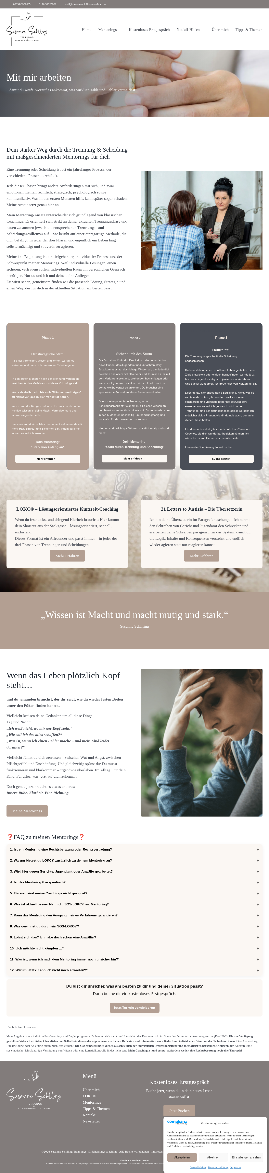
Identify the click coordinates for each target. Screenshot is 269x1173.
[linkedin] (262, 4)
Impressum (235, 1167)
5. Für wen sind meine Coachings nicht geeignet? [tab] (48, 893)
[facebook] (250, 4)
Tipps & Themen (96, 1108)
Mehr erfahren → (48, 458)
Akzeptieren (182, 1157)
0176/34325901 (47, 4)
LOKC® (89, 1096)
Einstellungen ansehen (246, 1157)
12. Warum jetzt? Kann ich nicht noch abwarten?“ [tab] (49, 970)
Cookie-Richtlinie (198, 1167)
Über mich (92, 1089)
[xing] (40, 1122)
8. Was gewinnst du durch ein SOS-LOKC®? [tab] (44, 926)
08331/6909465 (22, 4)
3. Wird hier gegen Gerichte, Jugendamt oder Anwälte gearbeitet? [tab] (61, 871)
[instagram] (256, 4)
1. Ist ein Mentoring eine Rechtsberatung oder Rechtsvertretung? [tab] (61, 849)
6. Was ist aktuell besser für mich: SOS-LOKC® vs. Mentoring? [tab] (59, 904)
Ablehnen (213, 1157)
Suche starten (221, 458)
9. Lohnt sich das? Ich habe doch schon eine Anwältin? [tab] (53, 937)
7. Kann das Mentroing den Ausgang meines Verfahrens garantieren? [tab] (64, 915)
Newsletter (91, 1121)
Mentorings (92, 1102)
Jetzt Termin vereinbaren (134, 1007)
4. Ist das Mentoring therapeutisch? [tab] (38, 882)
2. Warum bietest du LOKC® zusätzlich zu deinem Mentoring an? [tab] (61, 860)
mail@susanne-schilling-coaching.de (85, 4)
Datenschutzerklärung (218, 1167)
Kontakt (89, 1115)
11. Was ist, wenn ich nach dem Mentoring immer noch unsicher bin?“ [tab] (65, 959)
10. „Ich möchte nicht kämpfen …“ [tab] (37, 948)
